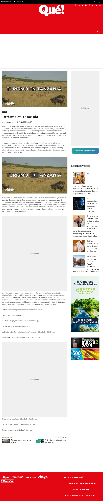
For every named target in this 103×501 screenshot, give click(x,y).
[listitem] (51, 244)
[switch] (82, 250)
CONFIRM (34, 287)
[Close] (95, 210)
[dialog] (51, 251)
